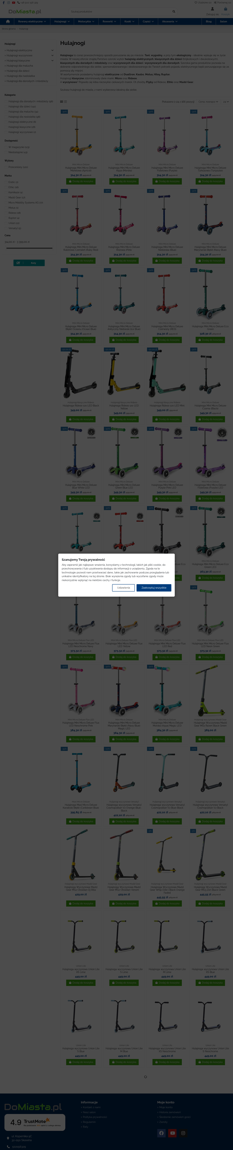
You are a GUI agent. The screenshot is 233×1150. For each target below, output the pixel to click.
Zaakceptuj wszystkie (154, 587)
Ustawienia (123, 587)
